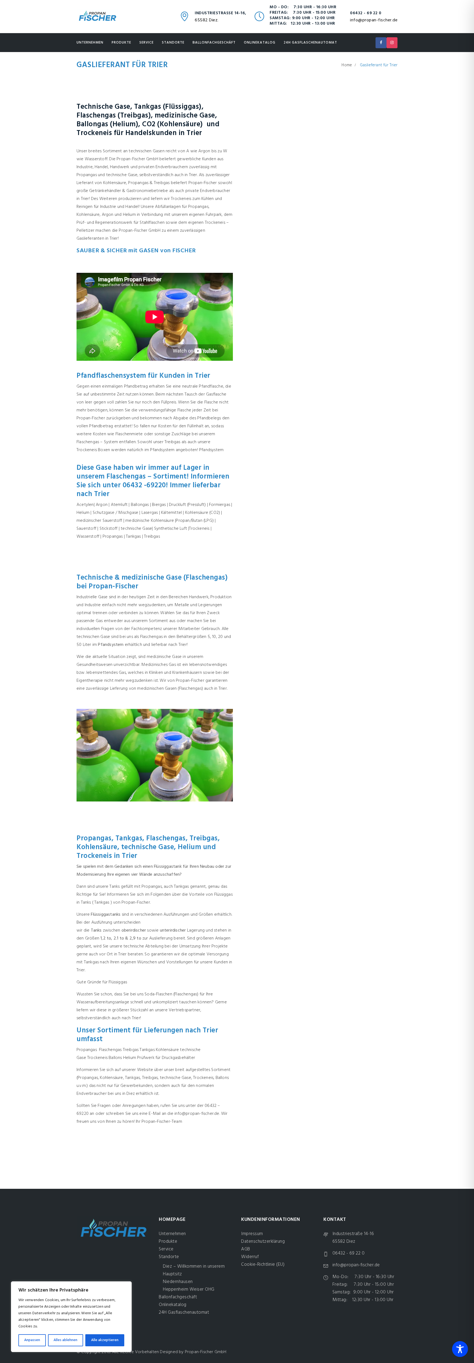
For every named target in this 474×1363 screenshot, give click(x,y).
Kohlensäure (167, 1049)
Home (347, 65)
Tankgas (147, 1049)
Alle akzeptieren (105, 1340)
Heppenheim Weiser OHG (189, 1289)
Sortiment (158, 621)
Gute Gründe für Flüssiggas (102, 982)
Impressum (252, 1234)
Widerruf (250, 1257)
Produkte (121, 42)
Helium (129, 1057)
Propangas (87, 1049)
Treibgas (131, 1049)
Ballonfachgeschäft (214, 42)
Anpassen (32, 1340)
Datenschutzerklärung (263, 1241)
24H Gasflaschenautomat (310, 42)
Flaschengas (110, 1049)
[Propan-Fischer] (98, 16)
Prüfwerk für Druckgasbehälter (166, 1057)
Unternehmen (90, 42)
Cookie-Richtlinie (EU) (262, 1264)
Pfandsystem (212, 450)
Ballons (115, 1057)
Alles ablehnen (65, 1340)
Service (146, 42)
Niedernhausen (178, 1281)
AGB (245, 1249)
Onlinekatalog (259, 42)
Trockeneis (97, 1057)
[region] (71, 1316)
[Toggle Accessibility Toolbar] (460, 1349)
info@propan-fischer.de (373, 20)
